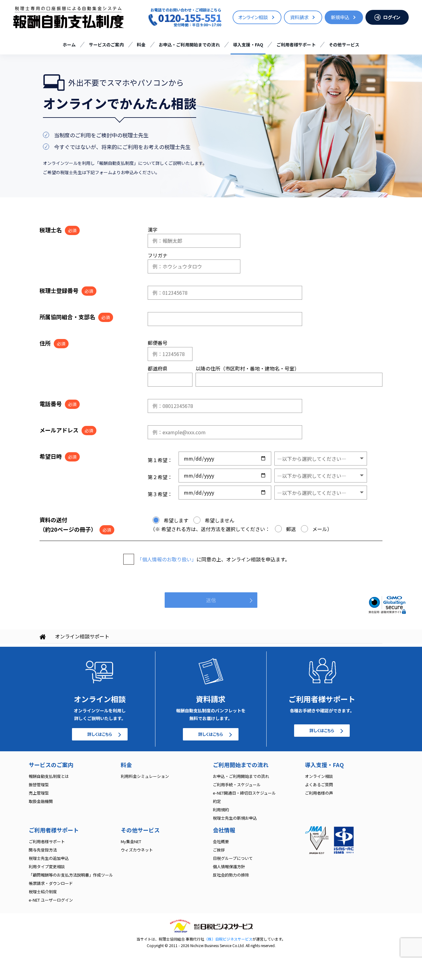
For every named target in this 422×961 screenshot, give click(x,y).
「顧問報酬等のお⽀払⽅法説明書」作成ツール (71, 875)
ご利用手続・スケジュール (237, 784)
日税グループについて (233, 858)
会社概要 (221, 841)
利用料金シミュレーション (145, 776)
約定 (217, 801)
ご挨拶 (219, 850)
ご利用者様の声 (319, 793)
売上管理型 (39, 793)
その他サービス (344, 44)
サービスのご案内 (106, 44)
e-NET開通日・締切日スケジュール (244, 793)
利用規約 (221, 810)
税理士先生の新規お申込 (235, 818)
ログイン (391, 17)
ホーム (69, 44)
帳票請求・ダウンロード (51, 883)
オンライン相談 (319, 776)
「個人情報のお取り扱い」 (166, 559)
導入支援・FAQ (248, 44)
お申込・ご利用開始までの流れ (189, 44)
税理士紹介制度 (43, 892)
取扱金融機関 (41, 801)
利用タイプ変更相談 (47, 866)
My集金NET (131, 841)
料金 (141, 44)
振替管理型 (39, 784)
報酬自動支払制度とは (49, 776)
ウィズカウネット (137, 850)
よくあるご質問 (319, 784)
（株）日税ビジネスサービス (228, 939)
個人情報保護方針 (229, 866)
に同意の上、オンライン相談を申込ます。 (213, 559)
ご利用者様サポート (296, 44)
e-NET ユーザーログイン (51, 900)
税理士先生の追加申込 (49, 858)
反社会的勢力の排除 (231, 875)
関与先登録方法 (43, 850)
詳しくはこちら (99, 734)
